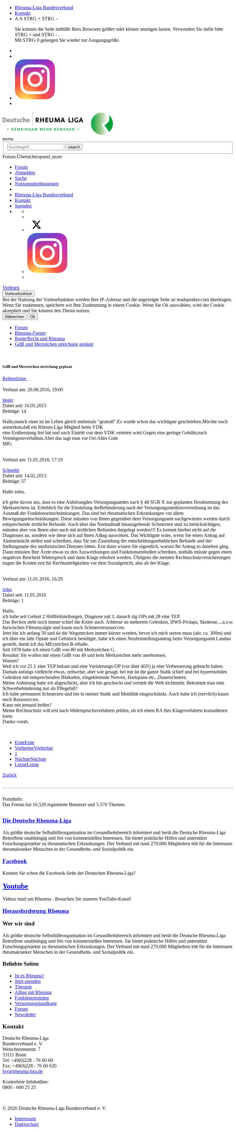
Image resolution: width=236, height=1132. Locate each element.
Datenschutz (27, 1124)
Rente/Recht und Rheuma (40, 338)
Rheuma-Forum (30, 333)
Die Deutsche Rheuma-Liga (36, 820)
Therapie (23, 986)
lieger (7, 400)
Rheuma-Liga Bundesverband (44, 7)
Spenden (23, 205)
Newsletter (25, 1014)
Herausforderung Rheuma (35, 911)
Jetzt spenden (28, 981)
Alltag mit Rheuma (33, 992)
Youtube (15, 886)
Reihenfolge (14, 378)
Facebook (14, 861)
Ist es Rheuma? (29, 975)
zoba (7, 589)
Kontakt (22, 13)
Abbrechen (14, 316)
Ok (32, 316)
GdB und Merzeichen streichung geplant (54, 344)
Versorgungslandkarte (36, 1003)
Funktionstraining (32, 997)
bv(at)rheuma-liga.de (22, 1071)
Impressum (25, 1118)
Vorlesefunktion (18, 293)
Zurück (9, 775)
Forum (21, 327)
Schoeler (10, 470)
